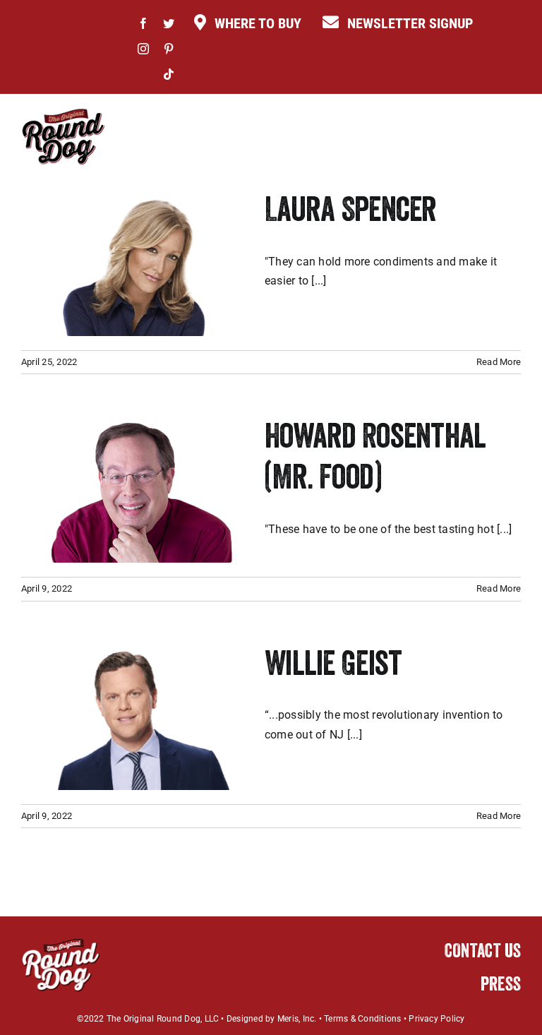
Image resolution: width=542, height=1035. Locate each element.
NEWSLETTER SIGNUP (410, 23)
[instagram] (143, 48)
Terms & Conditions (362, 1019)
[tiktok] (168, 74)
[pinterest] (168, 48)
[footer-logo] (60, 943)
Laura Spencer (351, 213)
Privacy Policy (436, 1019)
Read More (498, 362)
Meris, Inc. (297, 1019)
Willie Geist (333, 667)
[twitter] (168, 23)
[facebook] (143, 23)
